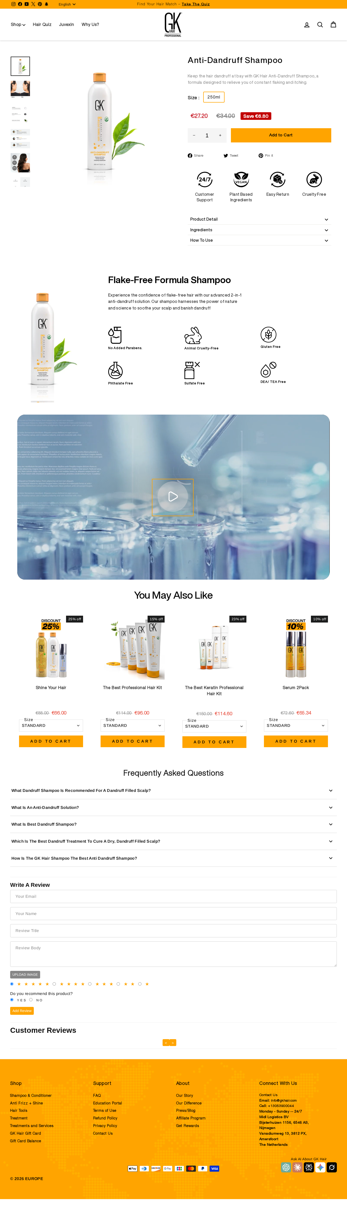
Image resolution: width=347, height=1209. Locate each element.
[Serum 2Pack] (296, 648)
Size (28, 719)
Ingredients (201, 230)
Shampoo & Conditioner (31, 1096)
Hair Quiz (42, 25)
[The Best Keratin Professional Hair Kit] (214, 648)
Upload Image (25, 974)
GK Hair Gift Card (25, 1133)
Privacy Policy (105, 1126)
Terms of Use (104, 1111)
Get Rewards (187, 1126)
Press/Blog (186, 1111)
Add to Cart (51, 741)
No (39, 1000)
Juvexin (66, 25)
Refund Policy (105, 1118)
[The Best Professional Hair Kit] (133, 648)
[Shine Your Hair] (51, 648)
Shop (16, 25)
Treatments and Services (32, 1126)
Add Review (21, 1011)
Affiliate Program (191, 1118)
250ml (214, 97)
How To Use (201, 240)
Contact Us (103, 1133)
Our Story (184, 1096)
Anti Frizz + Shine (26, 1103)
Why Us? (90, 25)
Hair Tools (18, 1111)
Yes (22, 1000)
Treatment (19, 1118)
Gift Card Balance (25, 1141)
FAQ (97, 1096)
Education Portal (107, 1103)
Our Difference (189, 1103)
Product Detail (204, 219)
